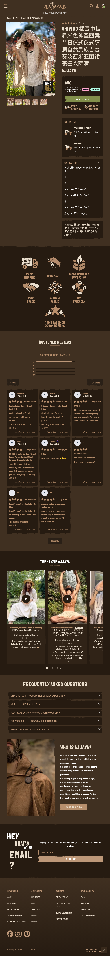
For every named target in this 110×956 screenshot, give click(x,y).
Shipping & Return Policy (64, 905)
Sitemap (31, 949)
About (9, 897)
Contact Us (85, 909)
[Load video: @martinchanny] (67, 599)
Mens (33, 903)
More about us (74, 807)
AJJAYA (18, 949)
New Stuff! (35, 897)
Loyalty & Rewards (14, 915)
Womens (34, 915)
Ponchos (34, 922)
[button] (6, 6)
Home (9, 18)
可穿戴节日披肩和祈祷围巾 (29, 18)
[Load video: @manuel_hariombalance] (26, 599)
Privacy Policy (62, 897)
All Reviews (11, 903)
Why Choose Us (13, 909)
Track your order (88, 915)
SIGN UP (71, 859)
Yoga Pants (35, 909)
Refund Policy (62, 919)
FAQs (83, 897)
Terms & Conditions (64, 913)
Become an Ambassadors (17, 922)
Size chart (85, 903)
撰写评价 (96, 383)
